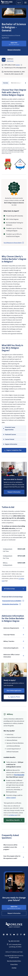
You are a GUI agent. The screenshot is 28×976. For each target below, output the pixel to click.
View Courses (10, 61)
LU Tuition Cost (12, 815)
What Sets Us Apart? (16, 83)
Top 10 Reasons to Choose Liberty (13, 243)
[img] (7, 164)
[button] (14, 43)
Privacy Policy (14, 964)
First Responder (19, 775)
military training (11, 798)
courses (18, 65)
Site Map (14, 968)
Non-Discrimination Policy (14, 961)
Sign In (19, 2)
